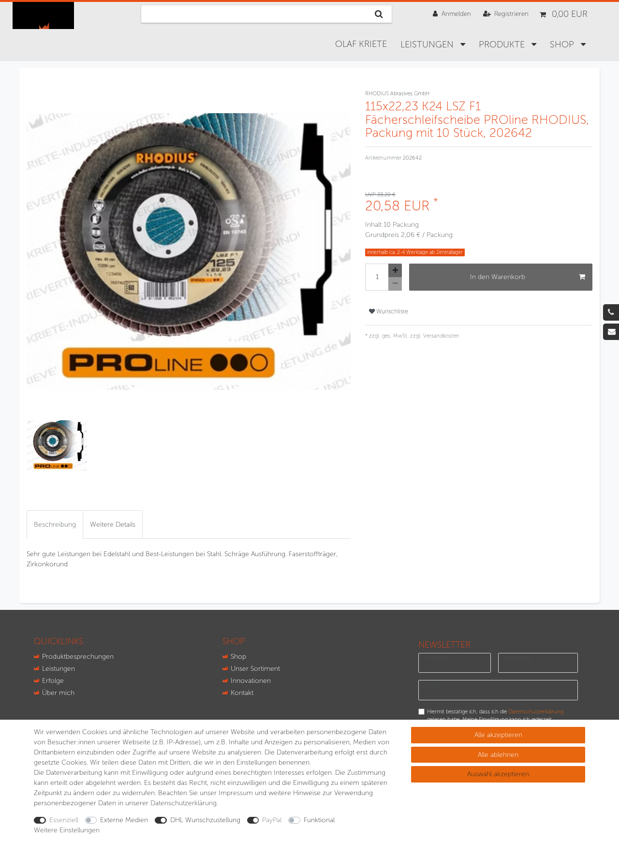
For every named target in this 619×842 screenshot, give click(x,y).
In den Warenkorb (497, 277)
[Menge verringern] (395, 284)
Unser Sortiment (255, 669)
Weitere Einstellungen (67, 830)
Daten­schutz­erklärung (183, 803)
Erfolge (53, 681)
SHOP (563, 44)
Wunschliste (391, 311)
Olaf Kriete (361, 44)
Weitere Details (112, 524)
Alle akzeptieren (498, 735)
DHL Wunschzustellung (205, 820)
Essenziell (63, 820)
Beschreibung (55, 524)
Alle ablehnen (498, 755)
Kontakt (242, 693)
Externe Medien (124, 820)
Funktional (319, 820)
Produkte (503, 44)
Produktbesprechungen (78, 656)
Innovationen (251, 681)
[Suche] (379, 14)
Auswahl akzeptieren (498, 774)
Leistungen (428, 44)
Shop (238, 656)
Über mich (58, 693)
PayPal (271, 820)
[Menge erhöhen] (395, 270)
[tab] (55, 524)
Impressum (236, 793)
